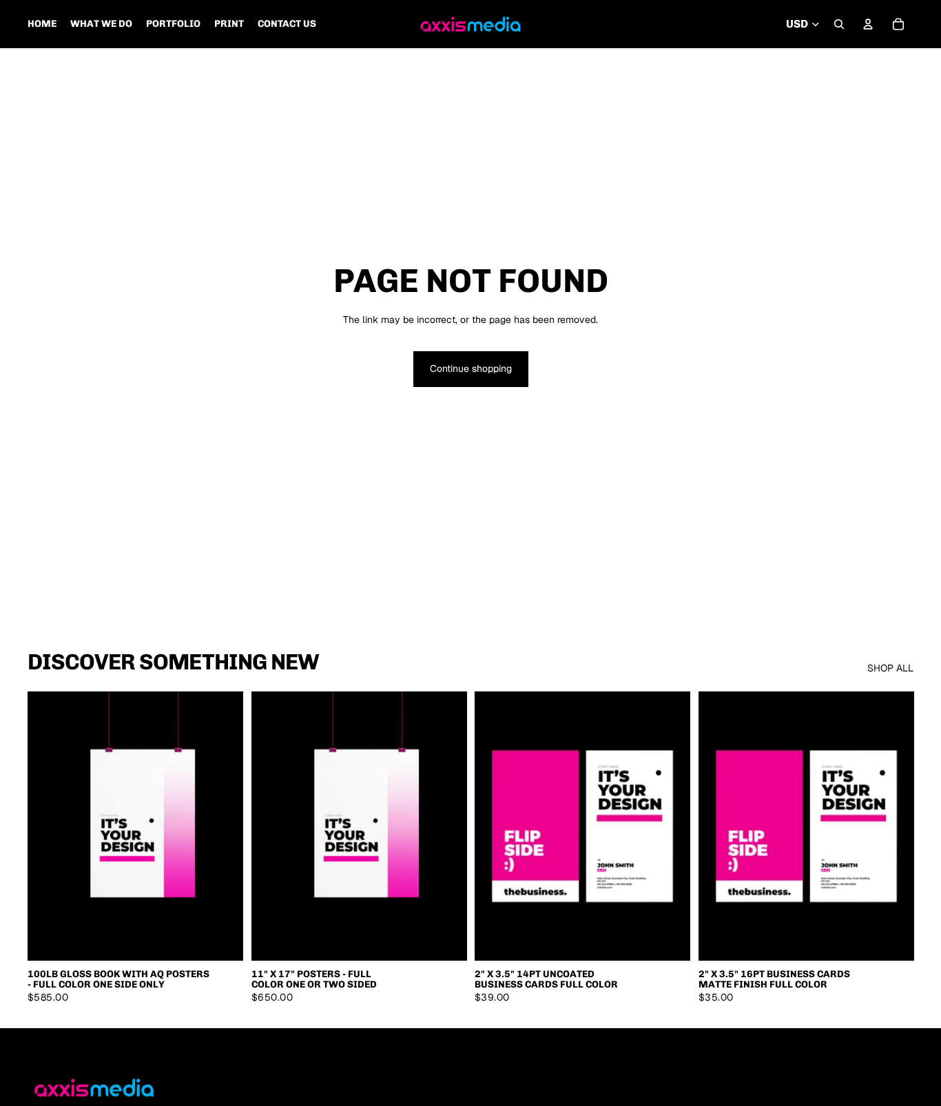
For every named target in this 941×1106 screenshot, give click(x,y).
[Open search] (839, 24)
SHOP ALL (890, 668)
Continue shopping (471, 368)
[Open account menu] (868, 24)
